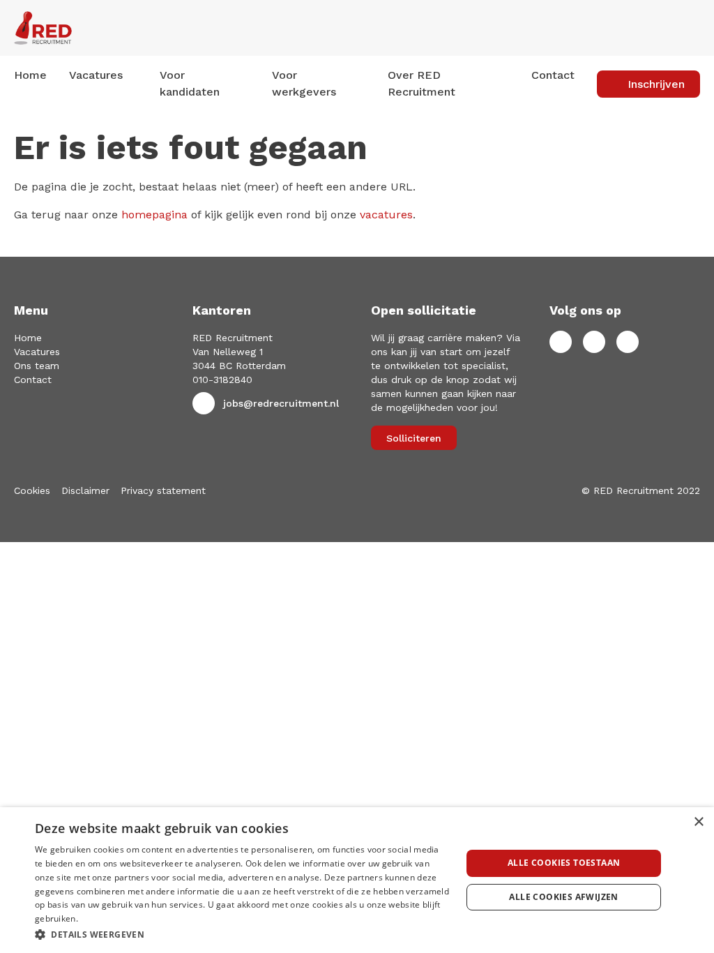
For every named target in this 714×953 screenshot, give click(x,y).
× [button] (698, 822)
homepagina (154, 214)
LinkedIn (594, 342)
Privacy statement (163, 490)
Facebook (560, 342)
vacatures (386, 214)
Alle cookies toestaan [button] (564, 863)
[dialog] (357, 880)
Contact (553, 75)
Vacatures (37, 351)
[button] (242, 934)
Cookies (32, 490)
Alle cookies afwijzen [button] (563, 897)
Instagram (627, 342)
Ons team (36, 365)
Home (30, 75)
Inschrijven (656, 84)
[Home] (119, 28)
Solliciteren (413, 438)
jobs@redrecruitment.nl (281, 403)
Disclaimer (85, 490)
